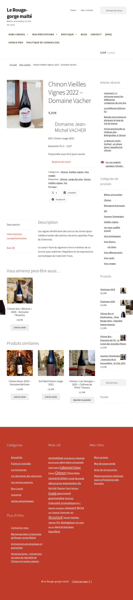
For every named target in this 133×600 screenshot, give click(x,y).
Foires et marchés (21, 463)
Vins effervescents (113, 252)
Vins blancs (110, 241)
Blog (84, 34)
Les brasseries (19, 469)
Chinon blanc (73, 473)
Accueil (13, 64)
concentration (58, 478)
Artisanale (80, 458)
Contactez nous (20, 527)
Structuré (55, 517)
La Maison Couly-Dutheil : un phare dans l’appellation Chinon (113, 145)
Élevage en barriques (114, 205)
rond (50, 513)
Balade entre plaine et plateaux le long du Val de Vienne (115, 120)
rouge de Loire (75, 179)
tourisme (16, 494)
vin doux (112, 247)
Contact (96, 34)
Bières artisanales (113, 194)
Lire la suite (20, 327)
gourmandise (56, 498)
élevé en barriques (64, 526)
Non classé (17, 488)
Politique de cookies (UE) (43, 42)
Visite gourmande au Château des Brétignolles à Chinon (115, 132)
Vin (65, 183)
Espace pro (16, 42)
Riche (80, 508)
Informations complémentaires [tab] (17, 236)
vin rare (79, 522)
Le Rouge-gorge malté (19, 13)
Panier (73, 10)
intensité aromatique (62, 503)
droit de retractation (105, 469)
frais (67, 488)
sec (72, 512)
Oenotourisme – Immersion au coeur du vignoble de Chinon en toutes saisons (26, 557)
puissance (60, 508)
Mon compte (87, 10)
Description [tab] (13, 224)
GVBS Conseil (16, 34)
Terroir (87, 179)
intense (69, 498)
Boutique (67, 34)
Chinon (64, 172)
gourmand (64, 493)
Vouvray (51, 527)
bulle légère (53, 467)
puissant (70, 508)
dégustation (55, 483)
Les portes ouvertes (22, 482)
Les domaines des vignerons (26, 476)
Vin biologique (65, 522)
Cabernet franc (70, 467)
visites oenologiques (22, 501)
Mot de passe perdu (104, 463)
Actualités (16, 457)
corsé (71, 478)
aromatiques (69, 458)
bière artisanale (75, 462)
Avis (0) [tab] (11, 247)
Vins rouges (25, 64)
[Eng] (108, 34)
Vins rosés (109, 258)
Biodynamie (53, 462)
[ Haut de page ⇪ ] (82, 581)
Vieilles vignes (76, 172)
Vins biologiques (112, 236)
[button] (38, 84)
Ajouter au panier (82, 399)
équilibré (54, 531)
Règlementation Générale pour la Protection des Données (108, 479)
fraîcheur (75, 488)
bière (62, 462)
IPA (105, 211)
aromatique (55, 458)
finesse (61, 488)
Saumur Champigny (114, 216)
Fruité (52, 493)
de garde (79, 478)
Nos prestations (43, 34)
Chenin (51, 473)
